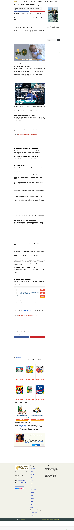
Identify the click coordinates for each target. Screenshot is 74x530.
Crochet (31, 477)
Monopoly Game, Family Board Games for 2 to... (19, 375)
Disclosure (55, 519)
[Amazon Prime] (22, 377)
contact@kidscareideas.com (19, 486)
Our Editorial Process (33, 512)
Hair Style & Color (33, 489)
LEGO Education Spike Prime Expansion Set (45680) (37, 416)
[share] (43, 89)
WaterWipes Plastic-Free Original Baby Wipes (27, 426)
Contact (55, 1)
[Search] (58, 40)
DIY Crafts (31, 480)
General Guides (32, 487)
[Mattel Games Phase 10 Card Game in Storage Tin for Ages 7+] (40, 389)
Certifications (32, 515)
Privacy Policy (44, 519)
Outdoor (31, 504)
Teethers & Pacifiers (18, 357)
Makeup (31, 501)
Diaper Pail (32, 471)
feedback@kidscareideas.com (23, 482)
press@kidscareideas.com (22, 480)
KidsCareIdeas (23, 519)
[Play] (35, 85)
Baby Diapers (33, 469)
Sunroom (32, 498)
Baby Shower (32, 472)
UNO (31, 486)
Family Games (33, 1)
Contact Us (51, 519)
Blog (58, 519)
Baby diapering (40, 1)
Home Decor (26, 1)
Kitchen (32, 495)
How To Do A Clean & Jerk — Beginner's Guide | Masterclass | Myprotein (29, 89)
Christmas (31, 475)
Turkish (31, 507)
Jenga (32, 483)
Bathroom (32, 492)
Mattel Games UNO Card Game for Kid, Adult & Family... (19, 395)
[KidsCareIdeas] (17, 1)
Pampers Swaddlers (23, 425)
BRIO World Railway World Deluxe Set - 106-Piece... (21, 416)
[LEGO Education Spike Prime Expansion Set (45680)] (37, 410)
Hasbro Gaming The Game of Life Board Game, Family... (29, 375)
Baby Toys (46, 1)
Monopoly (32, 484)
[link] (16, 89)
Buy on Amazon (42, 289)
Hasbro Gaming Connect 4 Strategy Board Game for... (40, 375)
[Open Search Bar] (58, 1)
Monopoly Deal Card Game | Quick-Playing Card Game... (29, 395)
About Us (51, 1)
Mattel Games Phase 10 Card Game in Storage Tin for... (39, 395)
